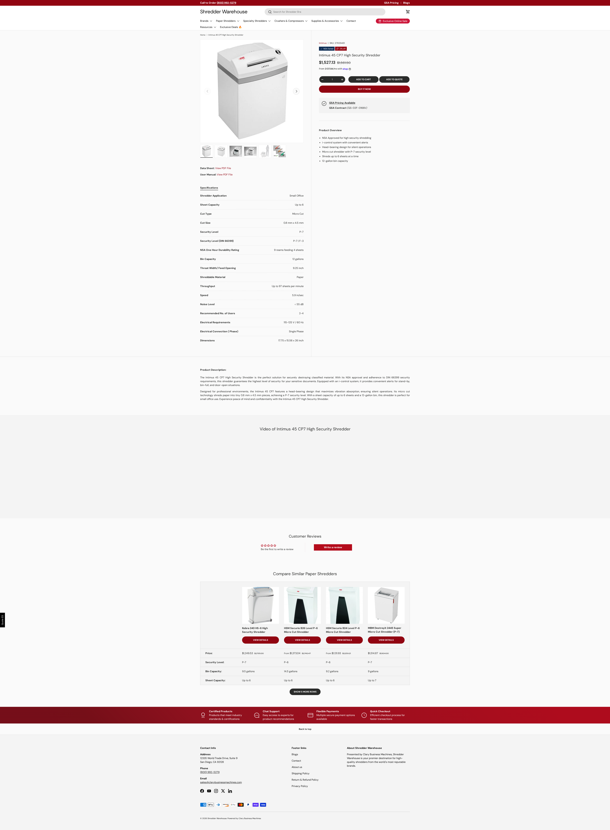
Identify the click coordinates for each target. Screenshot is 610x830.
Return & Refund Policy (305, 779)
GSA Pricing (391, 2)
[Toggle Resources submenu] (215, 27)
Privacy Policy (300, 786)
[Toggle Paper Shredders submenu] (238, 21)
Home (202, 35)
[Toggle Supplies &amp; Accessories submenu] (341, 21)
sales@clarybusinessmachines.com (221, 782)
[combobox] (325, 11)
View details (260, 640)
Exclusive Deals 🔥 (231, 27)
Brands (204, 21)
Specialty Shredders (255, 21)
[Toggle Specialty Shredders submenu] (269, 21)
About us (297, 767)
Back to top (305, 729)
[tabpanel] (252, 268)
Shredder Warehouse (217, 818)
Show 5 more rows (305, 691)
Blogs (406, 2)
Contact (351, 21)
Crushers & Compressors (289, 21)
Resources (206, 27)
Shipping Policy (300, 773)
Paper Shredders (226, 21)
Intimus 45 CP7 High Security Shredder (225, 35)
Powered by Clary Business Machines (244, 818)
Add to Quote (394, 79)
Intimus (323, 43)
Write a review (333, 547)
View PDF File (223, 168)
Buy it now (364, 89)
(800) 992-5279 (210, 772)
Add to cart (363, 79)
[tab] (209, 187)
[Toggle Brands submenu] (211, 21)
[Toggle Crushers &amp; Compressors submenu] (306, 21)
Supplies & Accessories (325, 21)
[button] (407, 11)
